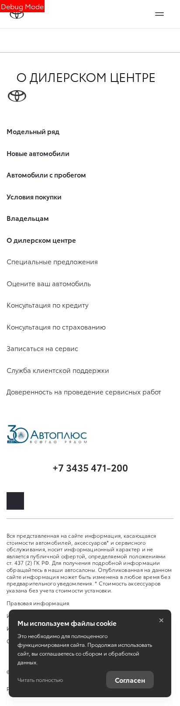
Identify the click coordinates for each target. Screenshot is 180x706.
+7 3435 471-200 (90, 467)
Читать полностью (40, 679)
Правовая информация (38, 603)
